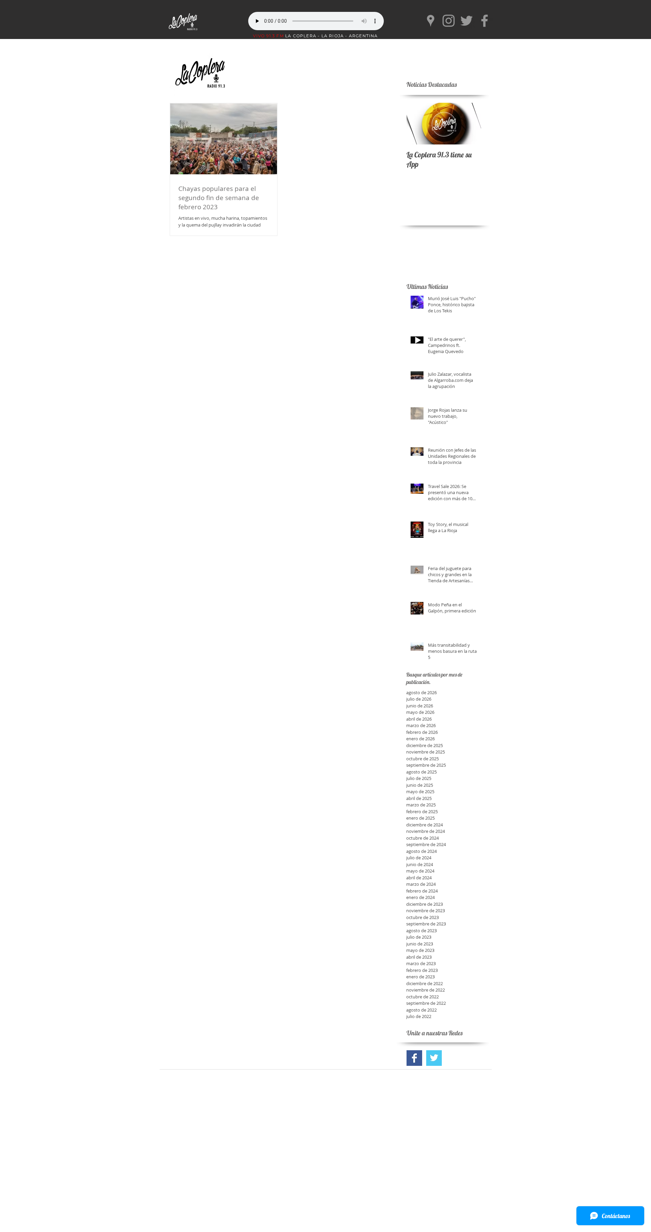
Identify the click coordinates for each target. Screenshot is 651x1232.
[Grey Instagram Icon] (448, 21)
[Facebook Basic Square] (414, 1058)
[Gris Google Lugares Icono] (430, 21)
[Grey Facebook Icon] (484, 21)
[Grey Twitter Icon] (466, 21)
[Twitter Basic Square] (434, 1058)
